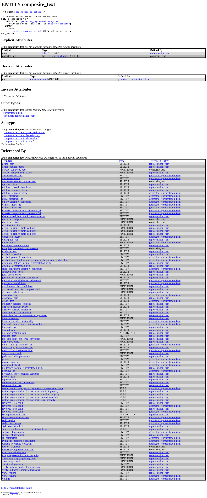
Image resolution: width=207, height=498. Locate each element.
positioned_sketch (11, 365)
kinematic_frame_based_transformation (22, 324)
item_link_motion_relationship (17, 321)
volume (6, 478)
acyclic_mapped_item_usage (17, 172)
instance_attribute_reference (16, 309)
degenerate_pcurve (12, 236)
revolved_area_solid (12, 402)
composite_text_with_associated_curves (24, 132)
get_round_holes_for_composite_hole (21, 289)
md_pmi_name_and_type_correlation (21, 338)
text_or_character (59, 24)
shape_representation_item (15, 417)
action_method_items (13, 166)
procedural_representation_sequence (20, 373)
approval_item (9, 184)
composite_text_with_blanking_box (22, 135)
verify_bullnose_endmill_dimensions (21, 470)
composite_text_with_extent (18, 141)
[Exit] (29, 487)
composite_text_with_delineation (21, 138)
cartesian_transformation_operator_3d (21, 213)
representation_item (160, 53)
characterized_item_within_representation (23, 216)
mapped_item (9, 335)
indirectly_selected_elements (16, 303)
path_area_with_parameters (16, 356)
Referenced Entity (159, 161)
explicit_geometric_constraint (17, 257)
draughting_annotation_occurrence (20, 248)
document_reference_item (15, 245)
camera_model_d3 (11, 207)
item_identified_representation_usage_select (24, 315)
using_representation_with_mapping (20, 455)
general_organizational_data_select (20, 277)
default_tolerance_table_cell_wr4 (19, 230)
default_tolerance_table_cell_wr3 (19, 228)
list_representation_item (14, 333)
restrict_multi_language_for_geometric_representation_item (32, 388)
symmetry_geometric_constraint (18, 440)
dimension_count (39, 79)
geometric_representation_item (39, 21)
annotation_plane (11, 178)
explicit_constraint (11, 254)
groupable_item (10, 295)
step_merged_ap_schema (27, 12)
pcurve (5, 359)
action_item (8, 163)
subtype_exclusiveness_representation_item (24, 429)
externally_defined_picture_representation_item (26, 263)
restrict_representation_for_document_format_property (30, 397)
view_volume (9, 472)
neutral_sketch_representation (17, 350)
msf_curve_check (11, 341)
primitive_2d (8, 370)
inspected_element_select (15, 306)
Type (121, 161)
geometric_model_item (14, 283)
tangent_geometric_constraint (17, 443)
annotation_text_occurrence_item (19, 181)
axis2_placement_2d (12, 198)
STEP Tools (14, 493)
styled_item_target (11, 423)
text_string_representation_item (18, 449)
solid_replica (8, 420)
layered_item (8, 330)
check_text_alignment (13, 219)
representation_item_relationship (18, 382)
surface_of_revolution (13, 432)
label (44, 53)
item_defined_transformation (17, 312)
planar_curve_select (12, 362)
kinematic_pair (9, 327)
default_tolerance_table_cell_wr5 (19, 233)
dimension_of (9, 242)
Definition (7, 161)
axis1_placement (10, 196)
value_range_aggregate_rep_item (19, 458)
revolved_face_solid (12, 408)
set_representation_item (14, 414)
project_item (8, 376)
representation (9, 379)
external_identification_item (16, 265)
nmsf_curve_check (12, 353)
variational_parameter (13, 464)
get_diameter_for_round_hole (17, 286)
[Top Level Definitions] (13, 487)
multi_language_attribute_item (17, 344)
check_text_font (10, 222)
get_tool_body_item (12, 292)
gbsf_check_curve (11, 274)
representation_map (12, 385)
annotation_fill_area (12, 175)
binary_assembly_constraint (16, 201)
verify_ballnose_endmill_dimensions (21, 467)
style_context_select (12, 426)
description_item (10, 239)
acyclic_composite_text (27, 31)
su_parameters (9, 437)
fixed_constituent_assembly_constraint (22, 268)
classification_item (11, 225)
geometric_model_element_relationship (22, 280)
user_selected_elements (14, 452)
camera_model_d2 (11, 204)
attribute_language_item (14, 190)
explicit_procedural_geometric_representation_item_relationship (34, 260)
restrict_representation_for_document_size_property (28, 400)
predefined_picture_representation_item (22, 367)
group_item (8, 300)
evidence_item (9, 251)
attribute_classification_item (16, 187)
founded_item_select (12, 271)
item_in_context (10, 318)
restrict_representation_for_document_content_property (30, 391)
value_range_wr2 (11, 461)
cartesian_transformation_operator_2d (21, 210)
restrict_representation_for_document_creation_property (30, 394)
